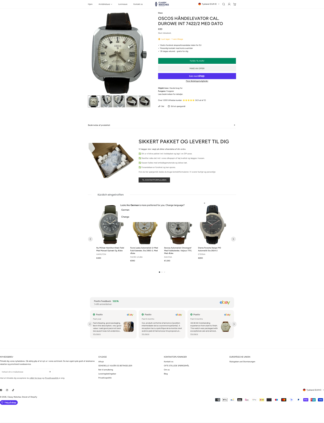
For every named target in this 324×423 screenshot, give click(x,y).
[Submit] (50, 372)
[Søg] (223, 4)
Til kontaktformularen (154, 180)
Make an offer (197, 68)
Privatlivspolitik (105, 378)
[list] (119, 53)
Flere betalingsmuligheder (197, 81)
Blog (166, 374)
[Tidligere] (90, 239)
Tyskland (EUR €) (209, 4)
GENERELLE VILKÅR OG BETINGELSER (115, 366)
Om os (167, 370)
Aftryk (101, 361)
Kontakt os (168, 361)
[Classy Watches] (162, 4)
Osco (160, 13)
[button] (105, 4)
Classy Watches (14, 397)
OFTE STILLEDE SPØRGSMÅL (176, 366)
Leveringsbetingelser (107, 374)
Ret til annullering (105, 370)
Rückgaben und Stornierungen (242, 361)
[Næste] (233, 239)
